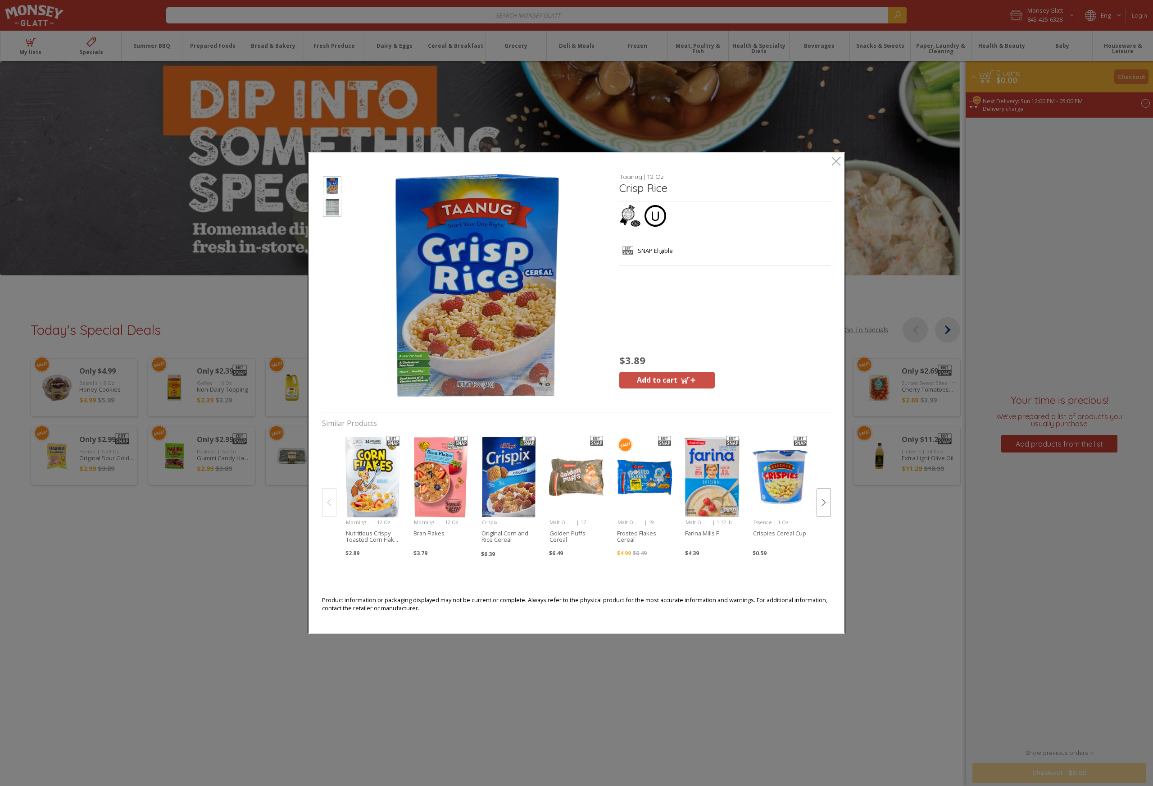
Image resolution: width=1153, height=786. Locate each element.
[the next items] (824, 502)
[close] (836, 162)
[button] (332, 187)
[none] (373, 492)
